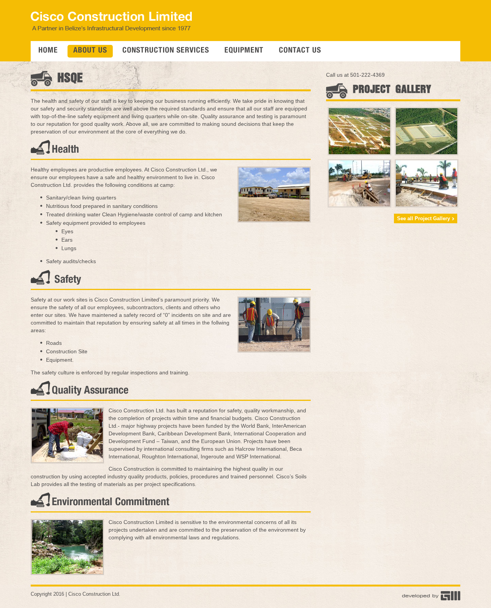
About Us (90, 51)
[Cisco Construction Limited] (111, 29)
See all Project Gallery (423, 218)
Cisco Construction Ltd (93, 594)
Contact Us (300, 51)
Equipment (244, 51)
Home (48, 51)
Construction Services (165, 51)
